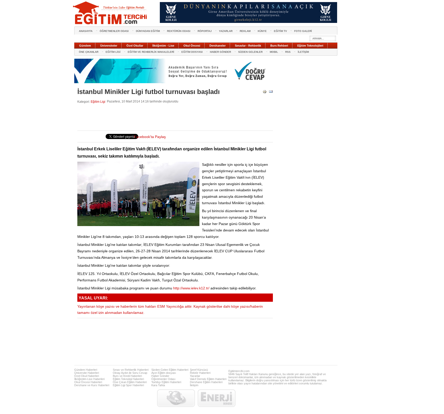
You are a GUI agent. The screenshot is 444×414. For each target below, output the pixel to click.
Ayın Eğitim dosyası (163, 372)
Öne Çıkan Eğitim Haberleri (130, 382)
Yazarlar (195, 375)
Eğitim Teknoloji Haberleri (128, 379)
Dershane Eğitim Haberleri (206, 382)
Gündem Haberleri (85, 369)
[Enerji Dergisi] (217, 398)
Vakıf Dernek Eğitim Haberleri (208, 379)
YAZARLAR (226, 31)
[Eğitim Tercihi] (110, 12)
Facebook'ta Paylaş (150, 137)
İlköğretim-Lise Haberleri (89, 379)
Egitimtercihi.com (238, 371)
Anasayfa (85, 31)
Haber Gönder (160, 375)
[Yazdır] (265, 92)
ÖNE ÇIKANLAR (88, 51)
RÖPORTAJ (205, 31)
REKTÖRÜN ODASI (178, 31)
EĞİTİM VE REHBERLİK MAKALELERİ (151, 51)
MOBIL (274, 51)
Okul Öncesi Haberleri (88, 382)
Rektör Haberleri (200, 372)
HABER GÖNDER (220, 51)
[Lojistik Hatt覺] (176, 398)
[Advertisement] (170, 117)
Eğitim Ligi (98, 101)
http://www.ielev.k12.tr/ (191, 288)
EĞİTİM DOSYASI (192, 51)
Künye (262, 31)
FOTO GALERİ (303, 31)
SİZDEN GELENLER (250, 51)
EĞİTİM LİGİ (113, 51)
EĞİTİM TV (280, 31)
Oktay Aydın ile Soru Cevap (130, 372)
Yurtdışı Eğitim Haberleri (166, 382)
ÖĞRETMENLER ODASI (114, 31)
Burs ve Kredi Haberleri (127, 375)
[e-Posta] (271, 92)
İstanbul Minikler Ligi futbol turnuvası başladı (148, 91)
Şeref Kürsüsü (199, 369)
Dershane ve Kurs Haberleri (91, 385)
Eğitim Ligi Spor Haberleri (128, 385)
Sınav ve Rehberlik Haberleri (131, 369)
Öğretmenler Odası (163, 379)
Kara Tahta (158, 385)
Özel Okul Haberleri (86, 375)
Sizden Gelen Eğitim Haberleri (169, 369)
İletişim (194, 385)
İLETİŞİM (303, 51)
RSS (288, 51)
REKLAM (245, 31)
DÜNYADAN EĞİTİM (148, 31)
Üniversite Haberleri (86, 372)
